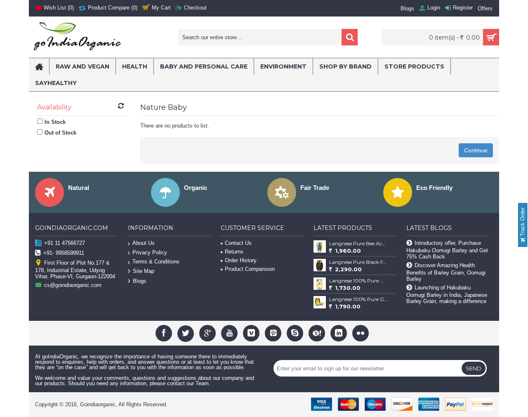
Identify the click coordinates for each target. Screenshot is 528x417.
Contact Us (238, 243)
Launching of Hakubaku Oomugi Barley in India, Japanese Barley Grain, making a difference (446, 294)
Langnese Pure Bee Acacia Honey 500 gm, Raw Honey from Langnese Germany (358, 243)
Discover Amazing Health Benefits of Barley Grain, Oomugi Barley (446, 272)
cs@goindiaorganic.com (72, 285)
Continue (476, 150)
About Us (143, 243)
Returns (234, 252)
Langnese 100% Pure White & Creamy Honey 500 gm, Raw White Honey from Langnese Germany (358, 280)
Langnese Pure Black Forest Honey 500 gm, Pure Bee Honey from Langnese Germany (358, 262)
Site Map (143, 271)
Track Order (522, 223)
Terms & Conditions (155, 261)
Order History (241, 260)
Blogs (139, 281)
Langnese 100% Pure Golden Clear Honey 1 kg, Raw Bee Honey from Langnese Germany (358, 299)
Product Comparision (250, 269)
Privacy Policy (149, 252)
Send (473, 368)
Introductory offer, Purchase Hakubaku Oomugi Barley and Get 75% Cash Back (447, 250)
